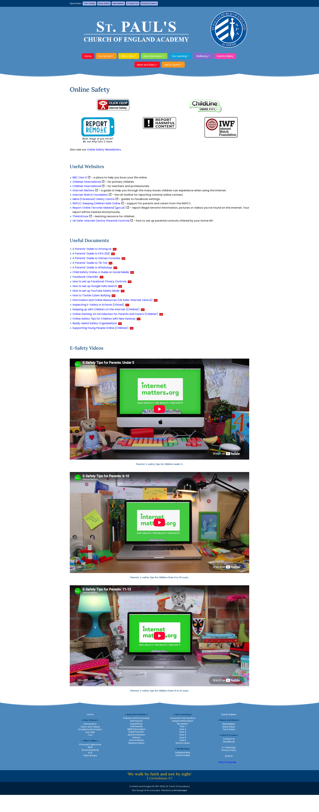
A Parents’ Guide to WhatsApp (92, 267)
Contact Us (132, 3)
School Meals (136, 740)
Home (88, 56)
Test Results (136, 726)
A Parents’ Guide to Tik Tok (89, 263)
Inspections (136, 723)
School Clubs (183, 743)
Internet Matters (83, 190)
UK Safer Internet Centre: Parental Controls (100, 221)
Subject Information (182, 720)
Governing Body (90, 750)
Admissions (136, 720)
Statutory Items (149, 3)
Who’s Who (127, 56)
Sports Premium (136, 734)
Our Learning (179, 56)
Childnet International (86, 182)
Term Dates (89, 3)
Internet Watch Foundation (90, 195)
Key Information (153, 56)
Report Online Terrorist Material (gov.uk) (99, 208)
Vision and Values (90, 726)
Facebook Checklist (85, 277)
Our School (105, 56)
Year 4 (182, 734)
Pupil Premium (136, 731)
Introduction (90, 723)
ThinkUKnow (80, 216)
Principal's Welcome (90, 744)
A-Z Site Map (229, 747)
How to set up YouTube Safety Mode (95, 291)
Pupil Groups (90, 755)
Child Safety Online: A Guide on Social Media (100, 272)
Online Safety (182, 755)
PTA (90, 752)
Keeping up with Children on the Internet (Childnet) (106, 309)
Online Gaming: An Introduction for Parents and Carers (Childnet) (115, 314)
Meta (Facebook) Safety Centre (93, 199)
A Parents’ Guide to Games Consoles (96, 258)
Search (229, 756)
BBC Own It (79, 177)
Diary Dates (104, 3)
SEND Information (136, 729)
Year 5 (182, 737)
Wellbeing (202, 56)
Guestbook (229, 741)
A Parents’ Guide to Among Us (91, 249)
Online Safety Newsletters (104, 149)
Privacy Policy (228, 750)
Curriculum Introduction (182, 718)
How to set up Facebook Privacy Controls (99, 281)
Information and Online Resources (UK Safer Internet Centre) (112, 300)
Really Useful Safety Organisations (94, 323)
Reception (182, 723)
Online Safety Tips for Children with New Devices (103, 319)
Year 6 (182, 740)
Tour (90, 734)
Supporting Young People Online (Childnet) (100, 328)
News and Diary (146, 64)
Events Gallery (225, 56)
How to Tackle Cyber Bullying (91, 295)
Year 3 (182, 731)
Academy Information (90, 729)
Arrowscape (180, 790)
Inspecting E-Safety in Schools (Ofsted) (98, 305)
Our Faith (90, 732)
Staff (90, 747)
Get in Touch (171, 64)
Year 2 (182, 729)
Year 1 (183, 726)
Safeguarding (182, 752)
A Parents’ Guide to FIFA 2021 (91, 253)
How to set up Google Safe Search (94, 286)
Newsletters (118, 3)
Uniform (136, 737)
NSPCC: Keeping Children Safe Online (96, 203)
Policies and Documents (136, 718)
